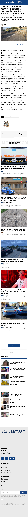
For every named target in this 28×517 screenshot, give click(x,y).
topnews (16, 116)
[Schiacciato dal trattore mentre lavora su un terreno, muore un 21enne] (5, 383)
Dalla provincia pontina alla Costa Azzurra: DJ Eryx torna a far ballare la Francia (13, 291)
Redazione (5, 171)
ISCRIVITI (23, 492)
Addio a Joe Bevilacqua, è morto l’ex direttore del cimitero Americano (17, 408)
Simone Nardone (6, 232)
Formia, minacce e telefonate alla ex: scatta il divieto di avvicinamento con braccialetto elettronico (13, 198)
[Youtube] (13, 458)
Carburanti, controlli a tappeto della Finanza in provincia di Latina (20, 134)
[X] (12, 345)
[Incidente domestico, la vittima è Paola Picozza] (5, 363)
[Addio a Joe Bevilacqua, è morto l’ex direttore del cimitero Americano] (5, 407)
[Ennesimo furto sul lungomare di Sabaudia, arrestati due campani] (14, 249)
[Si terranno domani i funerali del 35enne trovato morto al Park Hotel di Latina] (5, 401)
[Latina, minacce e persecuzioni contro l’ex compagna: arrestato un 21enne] (14, 311)
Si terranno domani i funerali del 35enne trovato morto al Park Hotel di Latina (18, 401)
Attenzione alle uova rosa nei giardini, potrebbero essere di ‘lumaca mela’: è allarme (17, 376)
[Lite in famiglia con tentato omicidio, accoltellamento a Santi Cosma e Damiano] (14, 155)
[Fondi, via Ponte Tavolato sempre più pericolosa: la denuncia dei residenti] (14, 218)
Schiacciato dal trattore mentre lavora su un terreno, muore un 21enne (17, 383)
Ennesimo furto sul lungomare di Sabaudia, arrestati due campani (12, 260)
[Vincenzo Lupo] (2, 25)
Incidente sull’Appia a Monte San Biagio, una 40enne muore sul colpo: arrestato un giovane (17, 370)
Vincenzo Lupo (9, 24)
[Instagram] (6, 458)
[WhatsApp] (18, 345)
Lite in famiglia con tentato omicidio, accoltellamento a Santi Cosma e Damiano (13, 168)
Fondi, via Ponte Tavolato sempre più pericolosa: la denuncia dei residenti (13, 229)
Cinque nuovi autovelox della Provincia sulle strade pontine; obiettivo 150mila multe (17, 394)
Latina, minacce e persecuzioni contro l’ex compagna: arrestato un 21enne (13, 323)
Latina (12, 116)
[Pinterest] (15, 345)
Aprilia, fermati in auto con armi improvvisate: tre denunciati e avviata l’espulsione (7, 135)
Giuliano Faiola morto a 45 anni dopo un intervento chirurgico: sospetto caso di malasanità (17, 414)
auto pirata (7, 116)
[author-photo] (2, 172)
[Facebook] (9, 345)
